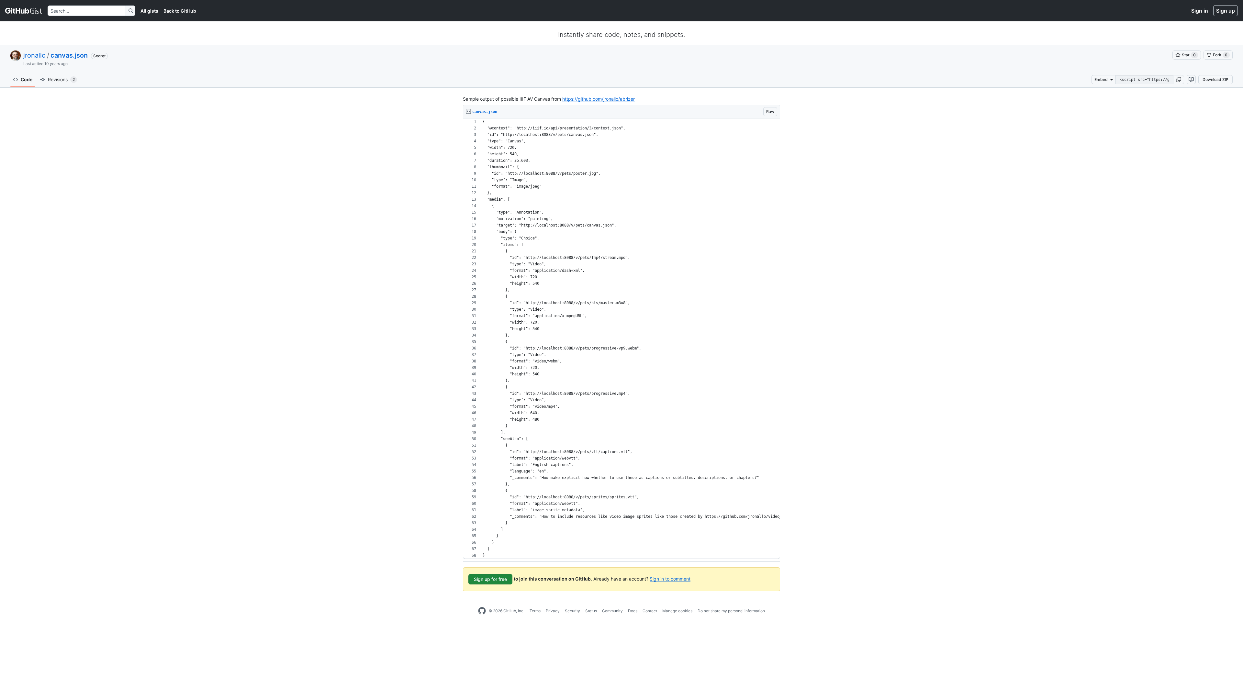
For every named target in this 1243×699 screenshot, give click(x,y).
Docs (632, 610)
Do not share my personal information (731, 610)
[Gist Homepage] (23, 11)
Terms (535, 610)
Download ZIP (1215, 79)
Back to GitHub (179, 11)
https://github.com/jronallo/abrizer (598, 99)
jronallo (34, 55)
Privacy (553, 610)
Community (612, 610)
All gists (149, 11)
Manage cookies (677, 610)
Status (591, 610)
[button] (1178, 79)
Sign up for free (490, 579)
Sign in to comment (670, 579)
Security (572, 610)
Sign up (1225, 10)
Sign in (1199, 10)
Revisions (61, 79)
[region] (621, 338)
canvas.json (69, 55)
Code (26, 79)
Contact (650, 610)
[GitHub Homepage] (482, 611)
